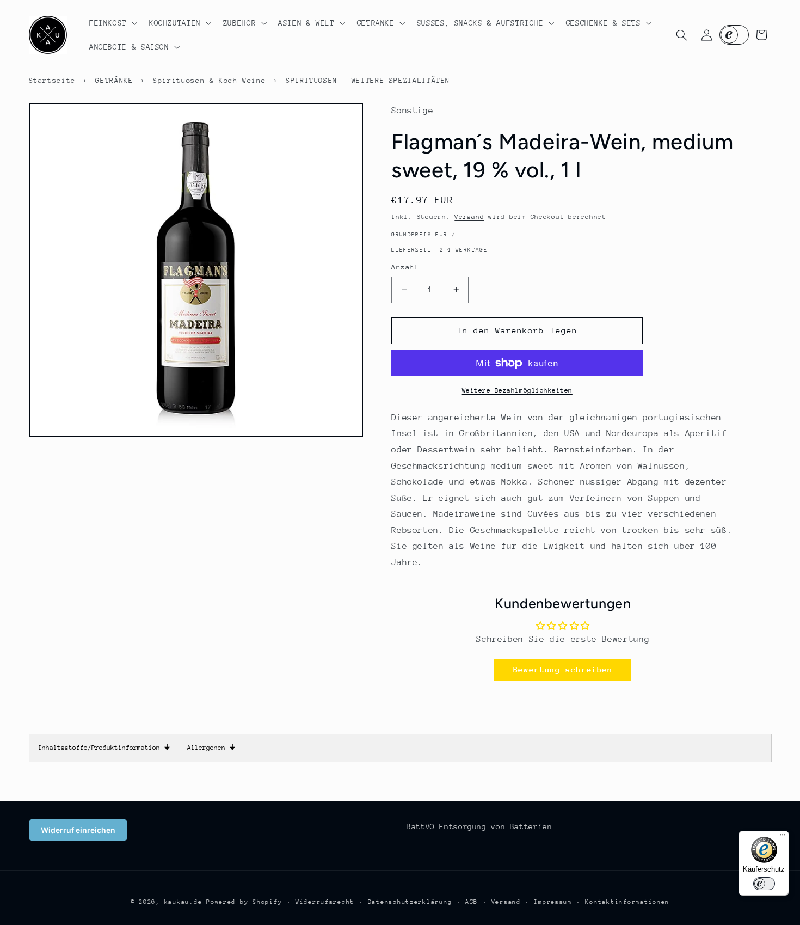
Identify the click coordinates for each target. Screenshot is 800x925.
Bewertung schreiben (563, 669)
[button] (112, 23)
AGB (471, 901)
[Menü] (782, 837)
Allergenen (211, 747)
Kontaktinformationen (627, 901)
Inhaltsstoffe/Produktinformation (104, 747)
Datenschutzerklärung (410, 901)
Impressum (553, 901)
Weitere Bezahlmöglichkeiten (517, 390)
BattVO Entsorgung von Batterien (479, 826)
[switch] (764, 883)
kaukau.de (183, 901)
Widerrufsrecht (325, 901)
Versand (469, 216)
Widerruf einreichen (78, 830)
